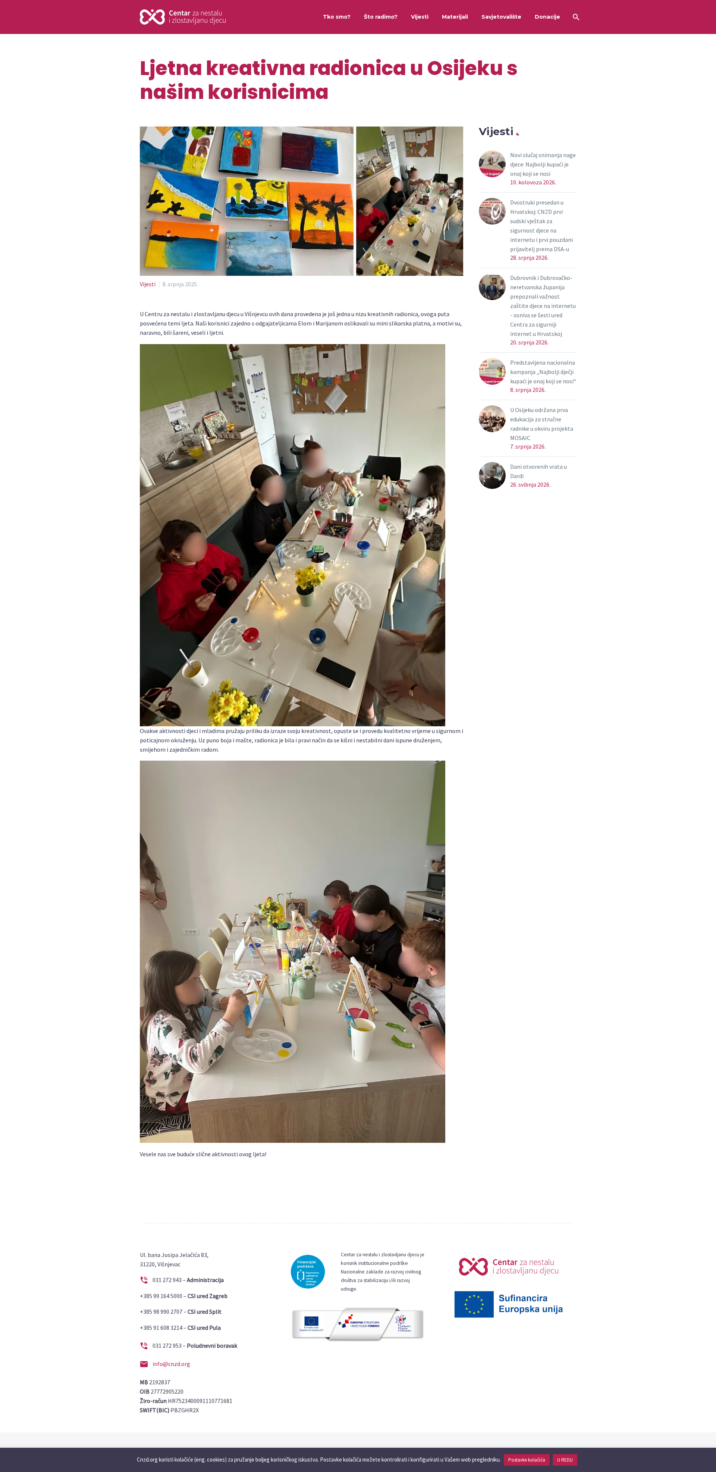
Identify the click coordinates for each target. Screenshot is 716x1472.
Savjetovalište (501, 16)
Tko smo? (337, 16)
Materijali (455, 16)
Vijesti (419, 16)
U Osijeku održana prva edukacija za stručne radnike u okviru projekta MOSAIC (541, 424)
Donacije (547, 16)
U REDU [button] (565, 1460)
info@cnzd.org (171, 1363)
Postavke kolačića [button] (526, 1460)
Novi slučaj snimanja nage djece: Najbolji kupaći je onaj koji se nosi (543, 164)
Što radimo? (381, 16)
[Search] (575, 17)
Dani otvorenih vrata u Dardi (538, 471)
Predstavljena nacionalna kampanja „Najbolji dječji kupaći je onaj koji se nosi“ (543, 372)
